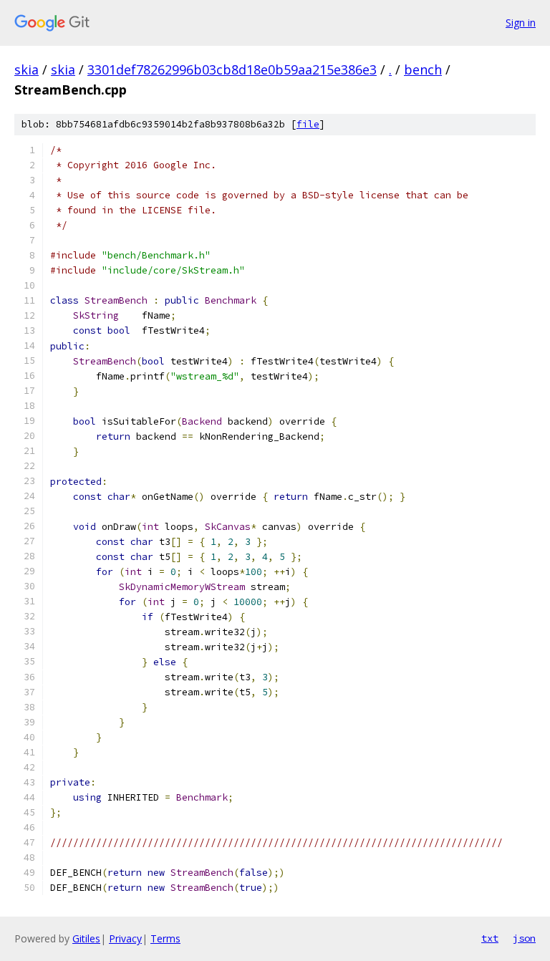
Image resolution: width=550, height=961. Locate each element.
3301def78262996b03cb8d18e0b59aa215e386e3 (232, 69)
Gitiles (86, 938)
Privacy (125, 938)
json (524, 938)
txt (489, 938)
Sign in (521, 22)
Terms (165, 938)
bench (423, 69)
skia (26, 69)
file (307, 124)
